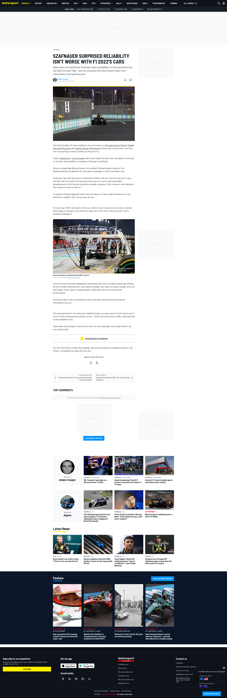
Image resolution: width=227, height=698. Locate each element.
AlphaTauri (65, 158)
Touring (173, 3)
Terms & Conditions (101, 691)
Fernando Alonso (112, 145)
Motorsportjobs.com (125, 672)
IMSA (85, 3)
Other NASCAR (159, 3)
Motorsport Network (108, 694)
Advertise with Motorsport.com (187, 667)
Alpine (124, 145)
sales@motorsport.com (184, 674)
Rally (118, 3)
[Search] (219, 3)
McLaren (66, 148)
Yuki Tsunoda (78, 158)
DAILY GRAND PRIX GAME (85, 9)
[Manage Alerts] (97, 362)
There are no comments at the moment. (94, 398)
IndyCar (65, 3)
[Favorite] (125, 80)
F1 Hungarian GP (137, 9)
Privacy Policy (126, 691)
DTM (93, 3)
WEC (76, 3)
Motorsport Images (74, 277)
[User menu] (223, 3)
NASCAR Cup (52, 3)
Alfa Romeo (94, 148)
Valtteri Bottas (82, 148)
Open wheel (105, 3)
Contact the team (182, 670)
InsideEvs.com (123, 664)
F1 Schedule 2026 (103, 9)
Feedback (179, 663)
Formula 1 (25, 3)
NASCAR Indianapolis (154, 9)
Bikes (145, 3)
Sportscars (132, 3)
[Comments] (131, 80)
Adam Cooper (62, 79)
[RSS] (89, 679)
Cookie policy (114, 691)
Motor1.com (122, 668)
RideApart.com (123, 683)
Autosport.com (123, 676)
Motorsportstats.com (126, 679)
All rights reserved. (124, 694)
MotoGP (38, 3)
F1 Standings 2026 (120, 9)
